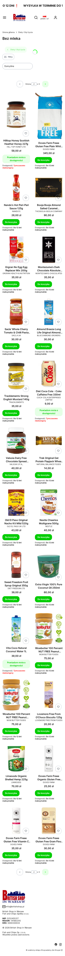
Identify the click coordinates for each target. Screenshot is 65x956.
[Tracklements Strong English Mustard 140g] (16, 376)
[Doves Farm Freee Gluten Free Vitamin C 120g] (16, 821)
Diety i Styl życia (25, 32)
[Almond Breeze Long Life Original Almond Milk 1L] (49, 312)
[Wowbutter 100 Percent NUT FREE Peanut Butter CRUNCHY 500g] (49, 629)
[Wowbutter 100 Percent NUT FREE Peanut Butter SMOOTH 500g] (16, 695)
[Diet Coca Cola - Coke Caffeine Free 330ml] (49, 374)
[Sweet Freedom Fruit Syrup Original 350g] (16, 565)
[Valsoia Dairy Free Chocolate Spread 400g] (16, 441)
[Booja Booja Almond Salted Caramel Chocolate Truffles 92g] (49, 188)
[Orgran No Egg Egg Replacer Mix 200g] (16, 250)
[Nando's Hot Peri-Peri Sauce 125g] (16, 188)
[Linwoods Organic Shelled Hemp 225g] (16, 759)
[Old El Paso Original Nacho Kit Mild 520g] (16, 503)
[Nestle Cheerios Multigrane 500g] (49, 503)
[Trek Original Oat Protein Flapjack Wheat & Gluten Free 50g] (49, 441)
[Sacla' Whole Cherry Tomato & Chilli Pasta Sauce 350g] (16, 312)
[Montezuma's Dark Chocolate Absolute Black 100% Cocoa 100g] (49, 250)
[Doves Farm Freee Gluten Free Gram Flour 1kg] (49, 821)
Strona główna (8, 32)
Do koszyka (43, 160)
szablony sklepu (34, 950)
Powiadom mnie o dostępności (16, 159)
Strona (28, 84)
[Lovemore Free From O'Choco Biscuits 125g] (49, 695)
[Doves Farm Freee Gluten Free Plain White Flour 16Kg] (49, 116)
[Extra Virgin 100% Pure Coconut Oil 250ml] (49, 566)
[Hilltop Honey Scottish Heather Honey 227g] (16, 115)
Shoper (57, 950)
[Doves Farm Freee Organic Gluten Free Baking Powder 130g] (49, 759)
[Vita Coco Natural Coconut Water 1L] (16, 629)
